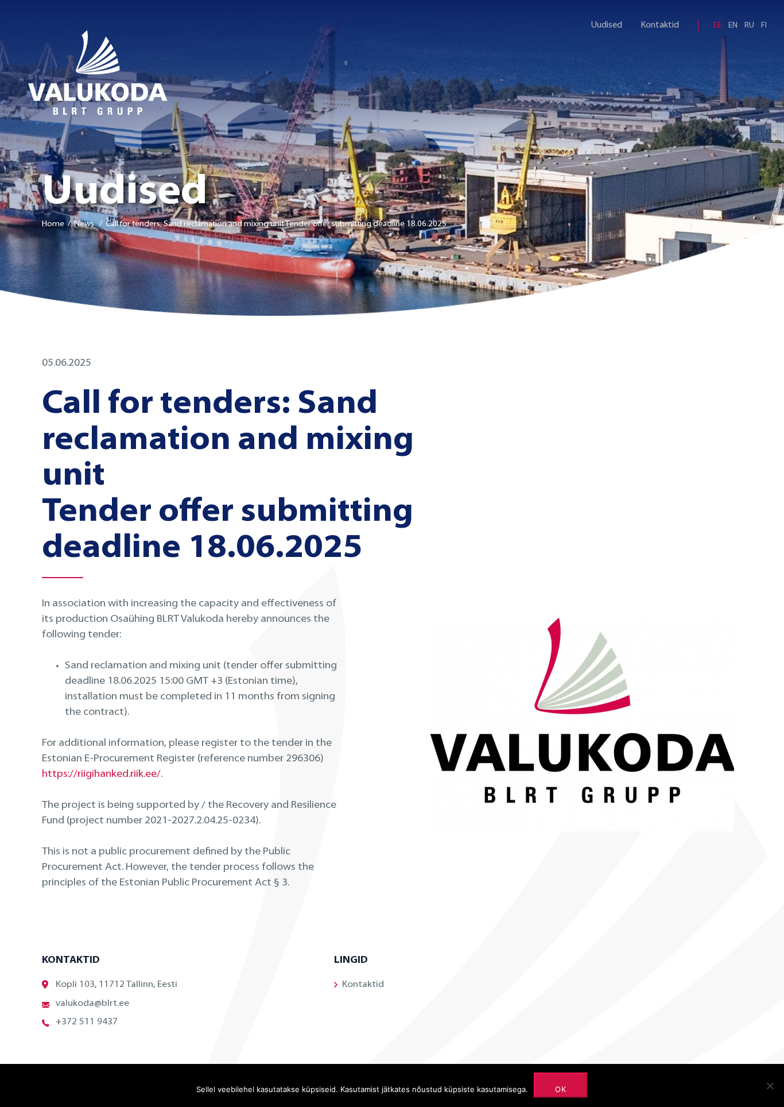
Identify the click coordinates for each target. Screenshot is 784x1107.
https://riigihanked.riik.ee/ (101, 774)
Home (53, 224)
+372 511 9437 (87, 1022)
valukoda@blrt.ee (92, 1003)
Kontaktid (660, 25)
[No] (769, 1085)
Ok (561, 1089)
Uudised (606, 25)
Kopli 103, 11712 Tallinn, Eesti (116, 984)
